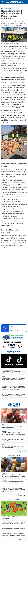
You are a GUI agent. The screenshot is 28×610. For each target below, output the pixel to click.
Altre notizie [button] (22, 400)
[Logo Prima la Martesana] (14, 2)
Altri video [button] (23, 495)
